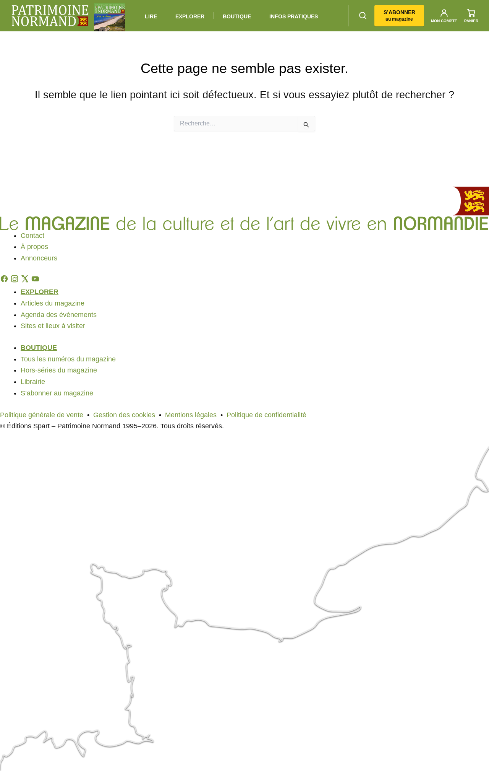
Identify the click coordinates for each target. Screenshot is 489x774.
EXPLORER (189, 16)
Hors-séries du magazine (59, 370)
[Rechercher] (363, 15)
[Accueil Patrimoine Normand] (244, 201)
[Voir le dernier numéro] (109, 17)
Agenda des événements (59, 315)
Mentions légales (191, 415)
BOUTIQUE (237, 16)
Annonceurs (39, 258)
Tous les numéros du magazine (68, 359)
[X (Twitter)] (26, 281)
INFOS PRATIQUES (293, 16)
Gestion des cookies (124, 415)
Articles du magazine (52, 303)
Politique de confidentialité (266, 415)
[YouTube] (35, 281)
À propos (34, 246)
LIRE (151, 16)
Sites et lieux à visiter (53, 326)
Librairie (33, 381)
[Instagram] (15, 281)
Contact (32, 235)
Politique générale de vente (41, 415)
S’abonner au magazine (57, 393)
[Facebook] (5, 281)
